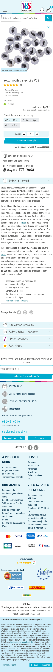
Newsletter (32, 472)
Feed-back (39, 438)
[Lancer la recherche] (48, 18)
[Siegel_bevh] (13, 575)
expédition (45, 110)
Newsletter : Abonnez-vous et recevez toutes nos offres (26, 361)
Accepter (46, 665)
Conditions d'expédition (12, 500)
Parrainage (32, 469)
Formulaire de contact (14, 438)
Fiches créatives (35, 475)
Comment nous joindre (37, 521)
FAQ (29, 478)
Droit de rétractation (11, 510)
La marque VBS (9, 473)
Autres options (9, 665)
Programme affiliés (10, 470)
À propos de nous (9, 467)
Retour (5, 519)
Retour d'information (37, 528)
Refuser (34, 665)
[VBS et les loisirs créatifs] (26, 6)
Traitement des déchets (12, 477)
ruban (3, 254)
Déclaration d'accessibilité (13, 523)
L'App (4, 526)
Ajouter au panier (24, 140)
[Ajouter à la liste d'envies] (48, 28)
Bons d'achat (33, 465)
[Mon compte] (42, 10)
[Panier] (48, 10)
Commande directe (10, 490)
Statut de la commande (38, 524)
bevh (22, 570)
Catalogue (32, 462)
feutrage (22, 222)
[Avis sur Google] (26, 561)
